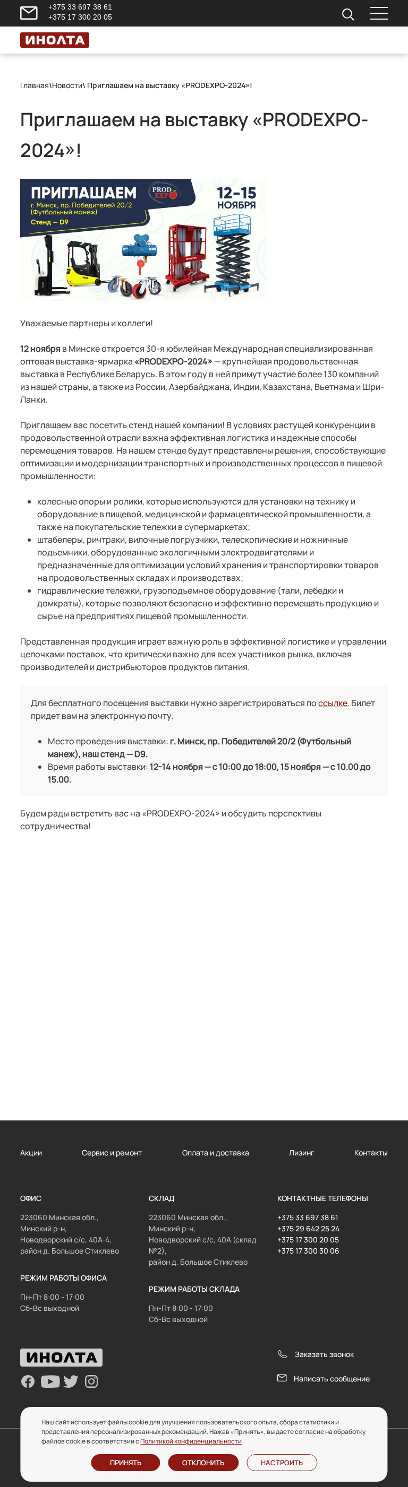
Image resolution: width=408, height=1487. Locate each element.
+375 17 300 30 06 (308, 1251)
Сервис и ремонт (112, 1152)
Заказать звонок (324, 1354)
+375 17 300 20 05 (80, 17)
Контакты (371, 1152)
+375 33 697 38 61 (80, 7)
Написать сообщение (332, 1378)
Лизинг (301, 1152)
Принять (125, 1462)
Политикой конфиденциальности (191, 1441)
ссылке (332, 703)
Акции (31, 1152)
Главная (34, 85)
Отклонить (203, 1462)
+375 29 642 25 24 (308, 1228)
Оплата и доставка (215, 1152)
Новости (67, 85)
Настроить (282, 1462)
